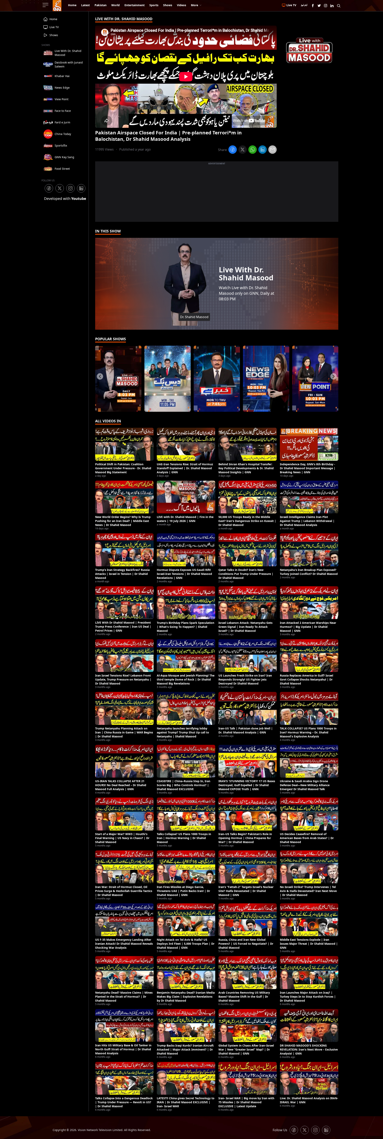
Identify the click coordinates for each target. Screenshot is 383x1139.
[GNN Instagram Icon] (325, 5)
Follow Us (280, 1130)
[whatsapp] (252, 150)
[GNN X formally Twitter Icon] (319, 5)
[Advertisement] (217, 194)
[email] (272, 150)
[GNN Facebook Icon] (312, 5)
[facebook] (232, 150)
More (194, 5)
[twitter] (242, 150)
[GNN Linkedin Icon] (332, 5)
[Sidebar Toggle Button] (45, 5)
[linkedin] (262, 150)
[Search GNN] (339, 5)
